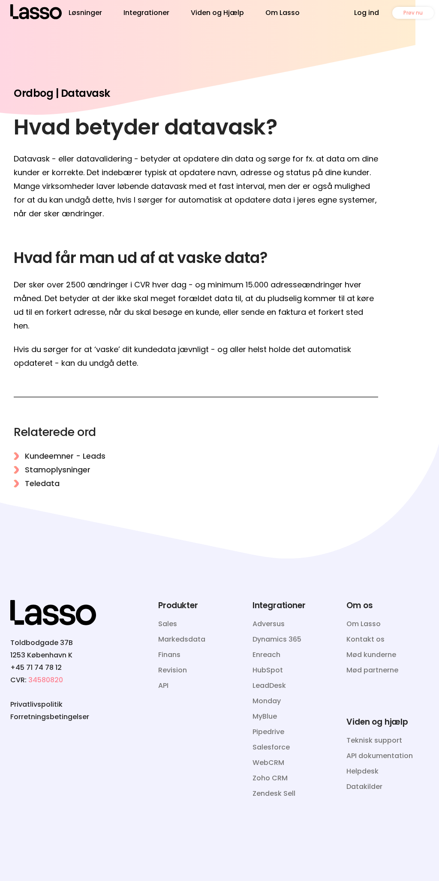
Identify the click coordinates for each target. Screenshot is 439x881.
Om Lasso (282, 13)
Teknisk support (374, 740)
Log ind (366, 13)
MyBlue (265, 716)
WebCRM (268, 763)
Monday (267, 701)
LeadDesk (269, 685)
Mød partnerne (372, 670)
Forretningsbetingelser (49, 717)
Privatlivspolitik (36, 704)
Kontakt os (365, 639)
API (163, 685)
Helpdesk (362, 771)
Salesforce (271, 747)
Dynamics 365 (277, 639)
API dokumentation (379, 756)
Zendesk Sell (274, 793)
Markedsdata (181, 639)
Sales (167, 624)
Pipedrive (268, 732)
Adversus (269, 624)
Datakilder (364, 786)
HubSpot (268, 670)
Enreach (266, 655)
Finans (169, 655)
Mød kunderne (371, 655)
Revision (172, 670)
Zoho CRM (270, 778)
